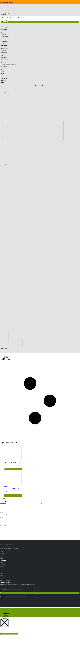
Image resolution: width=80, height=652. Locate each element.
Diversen (2, 73)
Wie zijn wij (5, 609)
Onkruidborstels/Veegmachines (5, 580)
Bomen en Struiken (4, 48)
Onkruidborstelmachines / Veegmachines (8, 64)
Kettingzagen (3, 50)
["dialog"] (40, 635)
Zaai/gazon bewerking (5, 36)
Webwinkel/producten (4, 551)
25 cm (5, 514)
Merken (2, 82)
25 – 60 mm (6, 519)
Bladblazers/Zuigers (4, 62)
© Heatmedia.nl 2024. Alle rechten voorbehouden (40, 604)
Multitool (2, 55)
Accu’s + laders (4, 78)
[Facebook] (0, 606)
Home (1, 546)
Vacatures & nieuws (5, 350)
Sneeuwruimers (4, 66)
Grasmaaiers (3, 34)
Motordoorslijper (4, 76)
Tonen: (1, 443)
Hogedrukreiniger (4, 60)
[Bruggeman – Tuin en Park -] (12, 17)
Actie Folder (2, 553)
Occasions (5, 612)
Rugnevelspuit (3, 57)
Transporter (3, 69)
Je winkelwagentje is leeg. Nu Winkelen (9, 634)
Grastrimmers (3, 39)
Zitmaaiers (3, 32)
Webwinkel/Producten (6, 27)
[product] (13, 452)
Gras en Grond (4, 29)
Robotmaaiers (5, 486)
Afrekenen (2, 566)
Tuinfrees (3, 46)
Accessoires (3, 80)
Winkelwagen (2, 564)
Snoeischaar (3, 53)
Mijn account (2, 562)
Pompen (2, 75)
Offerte (5, 468)
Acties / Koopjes (4, 348)
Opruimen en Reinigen (5, 59)
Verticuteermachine (4, 43)
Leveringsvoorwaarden (4, 567)
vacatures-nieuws (6, 613)
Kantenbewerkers (4, 41)
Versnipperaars (4, 45)
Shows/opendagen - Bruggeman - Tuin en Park (9, 548)
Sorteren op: (2, 442)
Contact (3, 351)
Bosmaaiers (3, 38)
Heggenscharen (4, 52)
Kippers (2, 71)
